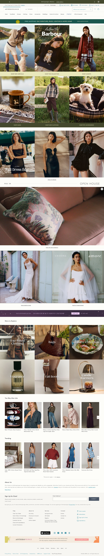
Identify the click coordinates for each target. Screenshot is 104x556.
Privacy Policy (72, 504)
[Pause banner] (98, 2)
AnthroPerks (82, 514)
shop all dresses (52, 179)
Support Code (47, 553)
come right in (59, 2)
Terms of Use (15, 553)
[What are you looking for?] (91, 9)
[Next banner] (94, 2)
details (23, 5)
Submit (93, 499)
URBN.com (39, 553)
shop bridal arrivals (26, 305)
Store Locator (82, 511)
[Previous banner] (9, 2)
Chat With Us (82, 520)
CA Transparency (24, 553)
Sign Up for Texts (83, 517)
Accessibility (32, 553)
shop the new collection (52, 247)
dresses (56, 487)
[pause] (102, 189)
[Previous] (6, 417)
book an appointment (78, 305)
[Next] (97, 417)
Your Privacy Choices (57, 553)
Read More (8, 489)
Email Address (56, 496)
